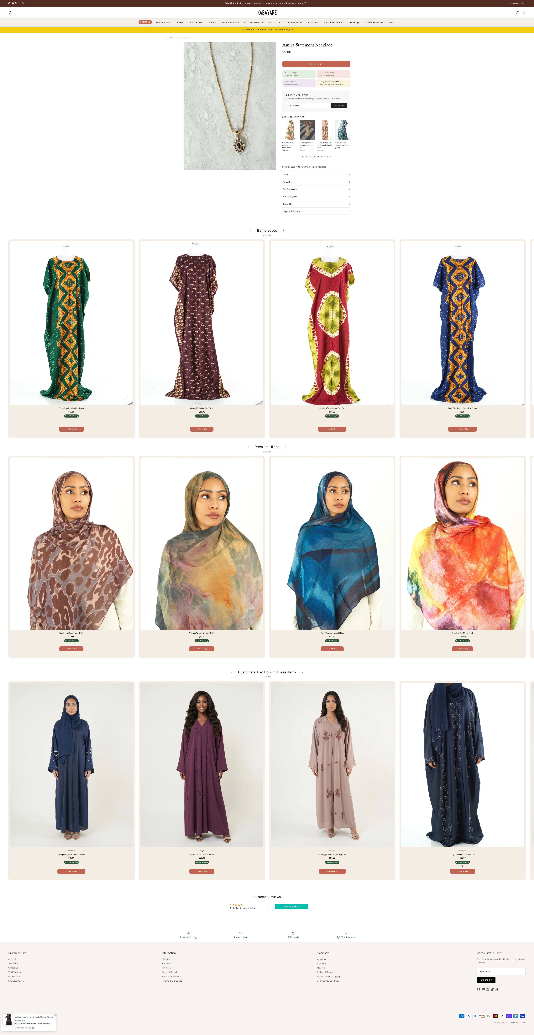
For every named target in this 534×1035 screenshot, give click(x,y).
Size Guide (13, 963)
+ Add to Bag (71, 429)
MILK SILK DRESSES (253, 22)
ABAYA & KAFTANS (230, 22)
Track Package (15, 972)
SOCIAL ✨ (145, 22)
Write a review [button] (291, 906)
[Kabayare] (267, 12)
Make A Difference (326, 972)
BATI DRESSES (196, 22)
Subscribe (486, 980)
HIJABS (212, 22)
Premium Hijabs (267, 447)
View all (267, 235)
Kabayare (17, 1023)
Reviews (321, 967)
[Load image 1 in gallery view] (230, 106)
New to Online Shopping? (329, 976)
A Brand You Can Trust (333, 22)
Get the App (354, 22)
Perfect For (287, 181)
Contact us (13, 967)
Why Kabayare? (290, 196)
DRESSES (180, 22)
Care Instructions (290, 189)
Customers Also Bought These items (267, 672)
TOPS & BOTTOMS (294, 22)
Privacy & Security (170, 972)
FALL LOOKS (274, 22)
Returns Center (15, 976)
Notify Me (339, 105)
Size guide (287, 203)
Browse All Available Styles (316, 157)
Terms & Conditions (171, 976)
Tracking (166, 963)
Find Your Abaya (16, 980)
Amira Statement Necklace (181, 38)
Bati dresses (267, 230)
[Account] (517, 12)
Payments (166, 967)
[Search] (10, 12)
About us (321, 959)
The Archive (313, 22)
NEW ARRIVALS (163, 22)
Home (166, 38)
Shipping (166, 959)
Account (12, 959)
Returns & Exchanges (172, 980)
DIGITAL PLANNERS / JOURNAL (379, 22)
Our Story (321, 963)
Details (286, 174)
